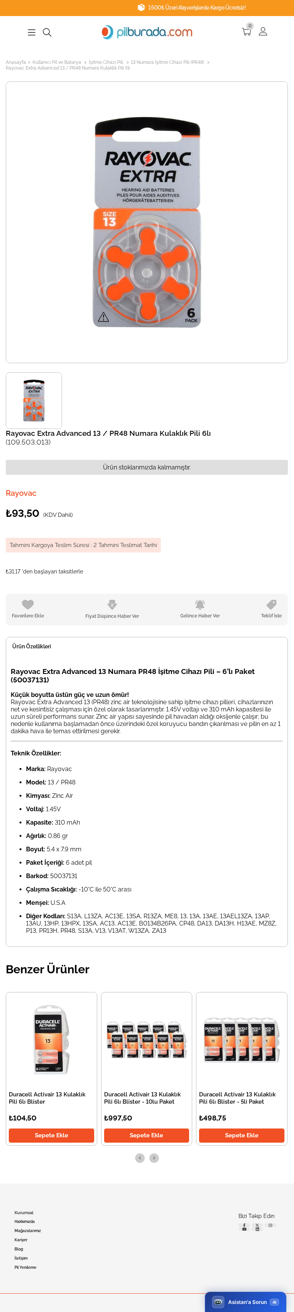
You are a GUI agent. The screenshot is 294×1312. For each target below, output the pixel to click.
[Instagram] (270, 1225)
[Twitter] (257, 1225)
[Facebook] (244, 1225)
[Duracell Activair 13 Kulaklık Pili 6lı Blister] (51, 1040)
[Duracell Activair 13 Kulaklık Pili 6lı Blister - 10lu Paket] (146, 1040)
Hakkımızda (25, 1221)
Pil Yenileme (25, 1267)
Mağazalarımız (28, 1231)
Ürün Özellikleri (31, 646)
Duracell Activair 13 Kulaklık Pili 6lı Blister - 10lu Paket (142, 1098)
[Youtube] (244, 1229)
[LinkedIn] (257, 1229)
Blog (19, 1249)
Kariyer (21, 1240)
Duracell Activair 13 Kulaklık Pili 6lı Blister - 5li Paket (237, 1098)
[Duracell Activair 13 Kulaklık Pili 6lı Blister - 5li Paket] (242, 1040)
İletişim (21, 1258)
